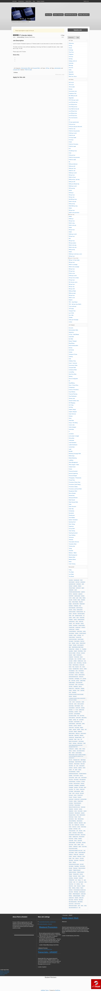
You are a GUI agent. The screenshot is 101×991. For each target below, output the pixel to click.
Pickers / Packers (3, 973)
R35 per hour (72, 210)
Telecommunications (81, 868)
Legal (70, 449)
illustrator (70, 696)
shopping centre (75, 836)
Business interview (80, 611)
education (70, 655)
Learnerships (72, 447)
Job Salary (71, 79)
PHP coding (81, 787)
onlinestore (70, 767)
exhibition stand (80, 660)
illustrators (74, 696)
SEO (79, 828)
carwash (70, 617)
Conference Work (73, 369)
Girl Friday (71, 405)
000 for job (71, 82)
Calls (73, 615)
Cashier (70, 352)
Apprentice (71, 332)
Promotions (71, 801)
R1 (69, 120)
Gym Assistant (80, 684)
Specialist (71, 72)
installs (83, 701)
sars (72, 824)
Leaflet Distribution (73, 444)
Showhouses (72, 515)
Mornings (71, 65)
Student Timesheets (58, 14)
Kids (78, 715)
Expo (85, 660)
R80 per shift (72, 288)
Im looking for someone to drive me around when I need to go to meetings (77, 699)
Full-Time (71, 56)
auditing (74, 597)
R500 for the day (72, 245)
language (70, 719)
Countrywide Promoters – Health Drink (47, 921)
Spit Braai (83, 842)
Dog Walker (84, 649)
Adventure (70, 586)
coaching (70, 625)
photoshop (76, 787)
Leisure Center (71, 727)
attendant (82, 595)
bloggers (70, 603)
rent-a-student (80, 811)
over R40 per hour (73, 111)
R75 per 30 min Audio (74, 277)
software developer (72, 842)
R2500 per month (73, 186)
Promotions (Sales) (73, 486)
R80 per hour (72, 284)
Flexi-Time (71, 52)
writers (82, 905)
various (70, 322)
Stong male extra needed (73, 848)
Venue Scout (71, 884)
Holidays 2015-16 (73, 61)
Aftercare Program (72, 587)
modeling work (71, 748)
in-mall (70, 701)
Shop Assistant (80, 832)
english (74, 655)
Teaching (74, 862)
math (83, 737)
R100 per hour (72, 124)
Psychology (71, 803)
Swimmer (77, 858)
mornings (74, 750)
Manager (75, 731)
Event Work (79, 658)
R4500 (70, 232)
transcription (76, 878)
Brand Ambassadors (73, 345)
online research (81, 765)
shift (77, 830)
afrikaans (79, 586)
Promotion (79, 797)
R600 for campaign (73, 264)
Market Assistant (72, 733)
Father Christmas (75, 664)
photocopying (71, 785)
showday (75, 838)
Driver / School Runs (73, 385)
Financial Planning (73, 394)
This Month (71, 576)
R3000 (70, 208)
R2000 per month (73, 173)
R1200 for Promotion (73, 144)
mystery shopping (78, 752)
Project (70, 793)
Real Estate (83, 807)
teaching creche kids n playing (74, 864)
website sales (83, 893)
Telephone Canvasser (76, 870)
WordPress (57, 990)
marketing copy (71, 737)
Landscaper (71, 440)
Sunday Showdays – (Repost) (45, 924)
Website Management (76, 893)
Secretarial (71, 513)
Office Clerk (83, 763)
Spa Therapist (78, 842)
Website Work (72, 557)
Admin (81, 580)
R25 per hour (72, 175)
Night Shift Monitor (78, 761)
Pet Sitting (70, 783)
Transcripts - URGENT (47, 952)
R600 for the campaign (74, 266)
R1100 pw (71, 139)
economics (83, 653)
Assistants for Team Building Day (45, 949)
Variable (70, 317)
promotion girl (71, 799)
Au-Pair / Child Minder (74, 334)
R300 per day (72, 203)
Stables (79, 844)
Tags (78, 37)
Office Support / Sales (74, 464)
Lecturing (75, 725)
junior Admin (71, 713)
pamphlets (70, 775)
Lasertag (74, 719)
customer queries (80, 639)
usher (74, 882)
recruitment (76, 809)
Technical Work (82, 866)
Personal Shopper (73, 475)
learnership (70, 725)
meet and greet (81, 741)
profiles (82, 791)
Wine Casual (71, 899)
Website (70, 893)
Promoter (70, 797)
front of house (71, 674)
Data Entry (82, 641)
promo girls (82, 793)
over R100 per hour (73, 102)
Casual (70, 47)
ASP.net (70, 593)
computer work (16, 69)
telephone (70, 870)
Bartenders (83, 599)
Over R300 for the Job (74, 109)
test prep (81, 874)
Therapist (70, 876)
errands (81, 656)
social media (80, 840)
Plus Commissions (73, 117)
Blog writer (81, 601)
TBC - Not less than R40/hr (75, 304)
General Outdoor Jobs (74, 400)
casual (77, 617)
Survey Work (72, 528)
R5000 (70, 251)
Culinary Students (72, 637)
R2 (69, 162)
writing (85, 905)
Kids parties (71, 438)
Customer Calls (78, 637)
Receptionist (71, 809)
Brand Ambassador (72, 607)
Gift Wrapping (72, 403)
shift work (80, 830)
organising (80, 767)
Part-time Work (71, 777)
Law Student (81, 719)
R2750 (70, 190)
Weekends (71, 74)
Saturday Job (77, 824)
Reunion (75, 816)
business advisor (79, 609)
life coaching (77, 727)
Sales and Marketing (72, 820)
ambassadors (71, 589)
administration (57, 68)
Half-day (71, 58)
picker (85, 787)
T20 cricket (81, 858)
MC (81, 739)
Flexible (85, 668)
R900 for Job (72, 297)
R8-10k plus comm (73, 282)
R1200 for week (72, 146)
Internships (71, 429)
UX (76, 882)
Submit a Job (86, 1)
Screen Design (83, 826)
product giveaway (77, 791)
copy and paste (71, 633)
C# (84, 611)
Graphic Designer (73, 411)
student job (71, 854)
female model (82, 664)
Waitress (77, 887)
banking (84, 597)
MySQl (73, 752)
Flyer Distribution (73, 396)
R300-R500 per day (73, 206)
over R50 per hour (73, 113)
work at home (71, 903)
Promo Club (48, 14)
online (77, 765)
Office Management (73, 462)
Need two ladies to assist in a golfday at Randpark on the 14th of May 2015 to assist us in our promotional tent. (77, 756)
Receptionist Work (73, 491)
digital (70, 647)
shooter (70, 832)
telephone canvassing (72, 872)
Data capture (71, 641)
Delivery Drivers (82, 643)
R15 (70, 148)
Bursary (70, 89)
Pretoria (77, 789)
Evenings (71, 50)
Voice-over (79, 885)
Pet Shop (83, 781)
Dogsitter (75, 651)
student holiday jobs (82, 852)
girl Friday (84, 678)
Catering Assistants (81, 619)
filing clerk (77, 666)
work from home (77, 903)
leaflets (83, 723)
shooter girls (75, 832)
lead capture (71, 721)
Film (80, 666)
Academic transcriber (4, 972)
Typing (70, 548)
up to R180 (71, 313)
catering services (71, 621)
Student (76, 852)
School (70, 826)
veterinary (78, 884)
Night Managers (71, 761)
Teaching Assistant (73, 533)
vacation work (81, 882)
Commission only (73, 91)
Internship (71, 63)
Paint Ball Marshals (72, 771)
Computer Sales (71, 627)
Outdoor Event (72, 466)
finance (83, 666)
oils (74, 765)
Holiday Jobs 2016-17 (84, 14)
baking (80, 597)
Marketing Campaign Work (75, 453)
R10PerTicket (71, 805)
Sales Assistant (72, 506)
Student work (81, 854)
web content (71, 891)
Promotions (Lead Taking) (74, 484)
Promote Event (80, 795)
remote (75, 811)
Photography (71, 787)
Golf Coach (73, 680)
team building (71, 866)
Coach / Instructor (73, 363)
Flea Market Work (76, 668)
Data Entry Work (72, 374)
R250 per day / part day (74, 179)
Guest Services (72, 414)
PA (73, 769)
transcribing (71, 878)
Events (84, 658)
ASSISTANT (71, 595)
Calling (70, 615)
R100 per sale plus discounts (75, 126)
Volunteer (71, 550)
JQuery (80, 711)
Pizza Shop (71, 789)
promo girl (77, 793)
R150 (70, 153)
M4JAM (70, 451)
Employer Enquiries (40, 1)
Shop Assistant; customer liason (74, 834)
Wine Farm (76, 899)
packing (79, 769)
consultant (77, 629)
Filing (73, 666)
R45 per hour (72, 229)
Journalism (71, 433)
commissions (75, 625)
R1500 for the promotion (74, 157)
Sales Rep (71, 508)
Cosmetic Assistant (82, 633)
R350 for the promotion (74, 212)
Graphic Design (72, 409)
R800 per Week (72, 291)
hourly (70, 692)
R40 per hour (72, 221)
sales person (71, 822)
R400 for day (72, 223)
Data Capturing (76, 641)
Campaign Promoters (78, 615)
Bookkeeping (76, 605)
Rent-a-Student (72, 493)
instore (75, 703)
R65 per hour (72, 269)
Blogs (34, 1)
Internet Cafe (78, 707)
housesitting (74, 692)
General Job (81, 676)
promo (73, 793)
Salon (85, 822)
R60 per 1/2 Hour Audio (74, 260)
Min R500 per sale (73, 95)
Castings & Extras (73, 354)
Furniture (76, 674)
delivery (77, 643)
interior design (71, 705)
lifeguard (81, 727)
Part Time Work (76, 775)
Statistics (70, 846)
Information (14, 1)
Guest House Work (79, 682)
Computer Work (36, 68)
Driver (85, 651)
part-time (81, 775)
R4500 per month (73, 234)
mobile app (74, 743)
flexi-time (81, 668)
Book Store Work (76, 603)
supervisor (74, 856)
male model (71, 731)
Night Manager (83, 759)
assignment (80, 593)
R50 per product (72, 243)
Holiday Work (77, 688)
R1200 (70, 142)
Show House (71, 838)
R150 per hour (72, 155)
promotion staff (76, 799)
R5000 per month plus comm (75, 254)
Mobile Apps (71, 455)
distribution (77, 649)
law (77, 719)
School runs (74, 826)
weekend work (71, 897)
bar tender (70, 599)
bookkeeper (71, 605)
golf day (77, 680)
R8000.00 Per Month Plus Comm (74, 807)
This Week (71, 572)
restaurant (82, 813)
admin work (77, 582)
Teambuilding (76, 866)
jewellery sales (81, 709)
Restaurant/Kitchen (73, 497)
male (85, 729)
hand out (80, 686)
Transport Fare (72, 311)
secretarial (70, 828)
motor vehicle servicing (80, 750)
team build (81, 864)
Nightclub (84, 761)
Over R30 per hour (73, 106)
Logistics (70, 729)
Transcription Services (74, 541)
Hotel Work (71, 420)
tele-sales (70, 868)
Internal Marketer (71, 707)
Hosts (70, 418)
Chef (70, 358)
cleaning (82, 623)
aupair (77, 597)
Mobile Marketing (73, 458)
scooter (78, 826)
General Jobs (72, 398)
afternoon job (78, 587)
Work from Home (73, 76)
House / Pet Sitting (73, 422)
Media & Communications (73, 741)
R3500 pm (71, 218)
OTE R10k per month (73, 100)
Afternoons (71, 43)
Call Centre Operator (81, 613)
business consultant (72, 611)
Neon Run (70, 759)
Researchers (72, 495)
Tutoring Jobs (72, 546)
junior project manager (74, 436)
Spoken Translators (73, 519)
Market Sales (71, 735)
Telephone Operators (80, 872)
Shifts (70, 69)
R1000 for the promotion (74, 131)
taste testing (76, 860)
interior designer (72, 427)
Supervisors (79, 856)
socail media (71, 840)
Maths (75, 739)
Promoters (75, 797)
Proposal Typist (80, 801)
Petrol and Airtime (77, 783)
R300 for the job (72, 201)
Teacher (70, 862)
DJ (69, 380)
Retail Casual (72, 500)
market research (83, 733)
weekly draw (81, 897)
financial (70, 668)
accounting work (76, 580)
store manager (71, 852)
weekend (82, 895)
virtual (75, 885)
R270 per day (72, 188)
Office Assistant (76, 763)
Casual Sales (82, 617)
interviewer (70, 709)
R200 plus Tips (72, 168)
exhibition (75, 660)
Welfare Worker (72, 559)
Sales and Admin (80, 818)
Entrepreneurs (21, 1)
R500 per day (72, 249)
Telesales (71, 539)
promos (75, 795)
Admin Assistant (71, 582)
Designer (70, 645)
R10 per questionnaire (74, 122)
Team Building (72, 535)
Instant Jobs (71, 425)
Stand (82, 844)
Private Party (72, 480)
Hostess (71, 416)
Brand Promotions (79, 607)
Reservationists (77, 813)
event (75, 658)
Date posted (71, 567)
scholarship (82, 824)
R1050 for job (72, 135)
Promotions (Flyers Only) (74, 482)
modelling (71, 460)
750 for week (72, 87)
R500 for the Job (72, 247)
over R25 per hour (73, 104)
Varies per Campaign (73, 319)
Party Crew (71, 779)
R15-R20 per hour (73, 150)
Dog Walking (71, 383)
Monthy (84, 748)
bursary (74, 609)
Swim (73, 858)
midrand (70, 743)
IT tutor (76, 709)
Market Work (76, 735)
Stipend (70, 300)
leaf (81, 721)
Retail (78, 815)
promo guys (71, 795)
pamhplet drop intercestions (73, 773)
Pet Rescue (78, 781)
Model (84, 743)
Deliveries (73, 643)
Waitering (73, 887)
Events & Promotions (74, 389)
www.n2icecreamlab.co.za (73, 907)
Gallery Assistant (81, 674)
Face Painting (79, 662)
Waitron (81, 887)
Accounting (71, 580)
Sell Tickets (75, 828)
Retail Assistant (82, 815)
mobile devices (79, 743)
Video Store (71, 885)
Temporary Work (76, 874)
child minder (78, 623)
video (82, 884)
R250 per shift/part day (74, 184)
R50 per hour (72, 240)
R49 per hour (72, 236)
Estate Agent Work (70, 918)
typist (85, 880)
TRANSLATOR (71, 880)
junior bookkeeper (77, 713)
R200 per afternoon (73, 164)
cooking (84, 631)
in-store (73, 701)
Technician (71, 537)
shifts (84, 830)
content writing (79, 631)
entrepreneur (71, 656)
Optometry (75, 767)
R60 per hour (72, 262)
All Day (47, 68)
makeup (82, 729)
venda (85, 882)
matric (78, 739)
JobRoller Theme (45, 990)
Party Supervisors (83, 779)
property (75, 801)
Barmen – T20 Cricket (4, 971)
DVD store (78, 653)
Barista (79, 599)
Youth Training (72, 564)
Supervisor (71, 526)
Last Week (71, 574)
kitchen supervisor (72, 717)
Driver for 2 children (72, 653)
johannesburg (71, 711)
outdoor (84, 767)
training (83, 876)
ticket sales (75, 876)
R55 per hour (72, 256)
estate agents (71, 658)
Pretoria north (82, 789)
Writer (70, 561)
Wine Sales (81, 899)
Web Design (76, 891)
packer (76, 769)
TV (82, 880)
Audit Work (71, 336)
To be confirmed (72, 306)
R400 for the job (72, 225)
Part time (71, 67)
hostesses (74, 690)
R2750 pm (71, 192)
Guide (76, 684)
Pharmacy (82, 783)
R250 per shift (72, 181)
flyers (76, 670)
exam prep (70, 660)
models (80, 748)
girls (69, 680)
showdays (80, 838)
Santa (70, 824)
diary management (80, 645)
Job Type (71, 40)
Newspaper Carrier (76, 759)
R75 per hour (72, 280)
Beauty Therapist (73, 341)
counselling (71, 372)
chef (73, 623)
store (84, 850)
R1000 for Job (72, 128)
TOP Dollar (71, 308)
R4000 (70, 227)
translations (81, 878)
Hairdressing (76, 686)
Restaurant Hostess (72, 815)
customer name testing (72, 639)
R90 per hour (72, 295)
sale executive (71, 818)
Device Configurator (73, 378)
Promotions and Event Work (75, 489)
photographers (82, 785)
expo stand (71, 662)
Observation (71, 763)
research (85, 811)
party (79, 777)
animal (75, 589)
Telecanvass (75, 868)
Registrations (71, 811)
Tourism (79, 876)
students (70, 856)
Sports (75, 844)
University (70, 882)
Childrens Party (72, 361)
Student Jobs (76, 854)
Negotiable (71, 98)
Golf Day (71, 407)
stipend (80, 846)
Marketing (81, 735)
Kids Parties (82, 715)
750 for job (71, 84)
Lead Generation (72, 442)
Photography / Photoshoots (75, 478)
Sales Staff (81, 822)
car (83, 615)
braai (80, 605)
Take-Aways (71, 860)
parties (76, 777)
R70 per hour (72, 271)
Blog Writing (71, 343)
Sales (70, 504)
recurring (80, 809)
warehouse (70, 889)
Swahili (70, 858)
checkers (70, 623)
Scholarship (71, 511)
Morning (70, 750)
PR (74, 789)
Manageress (80, 731)
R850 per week (72, 293)
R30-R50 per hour (73, 199)
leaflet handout (78, 723)
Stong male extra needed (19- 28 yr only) (75, 850)
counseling (70, 635)
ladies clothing (84, 717)
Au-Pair (70, 597)
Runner (79, 816)
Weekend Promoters (48, 927)
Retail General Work (73, 502)
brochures (70, 609)
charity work (81, 621)
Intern (82, 705)
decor (70, 643)
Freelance (71, 54)
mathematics (71, 739)
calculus (70, 613)
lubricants (74, 729)
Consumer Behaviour (72, 631)
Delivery (71, 376)
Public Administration (77, 803)
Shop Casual (83, 834)
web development (82, 891)
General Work (71, 678)
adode (83, 584)
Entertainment (79, 655)
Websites (70, 895)
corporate (76, 633)
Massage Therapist (78, 737)
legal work (79, 725)
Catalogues (71, 619)
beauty (70, 601)
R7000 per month (73, 275)
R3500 (70, 216)
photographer (76, 785)
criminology (79, 635)
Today (70, 570)
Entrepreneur (72, 387)
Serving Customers (72, 830)
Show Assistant (81, 836)
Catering (71, 356)
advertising (75, 586)
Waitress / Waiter (73, 553)
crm (82, 635)
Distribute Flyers (71, 649)
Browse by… (71, 37)
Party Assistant (83, 777)
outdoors (70, 769)
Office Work (71, 765)
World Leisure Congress (73, 905)
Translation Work (72, 544)
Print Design (71, 791)
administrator (78, 584)
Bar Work (71, 339)
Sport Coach (71, 844)
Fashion (70, 664)
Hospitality (82, 688)
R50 (70, 238)
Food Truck (77, 672)
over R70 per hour (73, 115)
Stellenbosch (75, 846)
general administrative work (73, 676)
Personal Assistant (73, 471)
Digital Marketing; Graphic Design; (77, 647)
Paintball (78, 771)
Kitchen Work (78, 717)
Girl (81, 678)
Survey (84, 856)
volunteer (83, 885)
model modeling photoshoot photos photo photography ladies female (75, 746)
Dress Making (80, 651)
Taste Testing (72, 530)
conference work (71, 629)
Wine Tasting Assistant (73, 901)
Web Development (73, 555)
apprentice (83, 591)
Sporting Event (72, 522)
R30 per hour (72, 195)
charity (77, 621)
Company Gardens (81, 625)
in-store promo (78, 701)
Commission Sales (73, 365)
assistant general (77, 595)
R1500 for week (28, 69)
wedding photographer (76, 895)
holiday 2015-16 (71, 688)
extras (75, 662)
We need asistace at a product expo (80, 889)
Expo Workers (72, 392)
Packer (70, 469)
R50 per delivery (77, 805)
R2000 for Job (72, 170)
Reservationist (71, 813)
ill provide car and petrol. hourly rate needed (76, 694)
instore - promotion (80, 703)
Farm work (84, 662)
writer (79, 905)
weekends (76, 897)
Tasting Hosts (81, 860)
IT (69, 431)
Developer (74, 645)
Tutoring (79, 880)
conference (83, 627)
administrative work (72, 584)
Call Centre (71, 350)
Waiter (70, 887)
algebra (83, 587)
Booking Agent (82, 603)
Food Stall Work (71, 672)
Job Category (72, 325)
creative (75, 635)
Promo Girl (2, 974)
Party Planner (76, 779)
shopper (70, 836)
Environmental (76, 656)
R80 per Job (71, 286)
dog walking (71, 651)
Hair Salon (70, 686)
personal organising (73, 473)
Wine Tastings (80, 901)
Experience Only (72, 93)
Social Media (72, 517)
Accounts (71, 328)
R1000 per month (73, 133)
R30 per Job (71, 197)
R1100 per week (72, 137)
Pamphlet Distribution (82, 773)
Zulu (79, 907)
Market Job (77, 733)
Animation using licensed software (74, 591)
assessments (75, 593)
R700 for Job (72, 273)
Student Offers (28, 1)
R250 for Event (72, 177)
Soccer (75, 840)
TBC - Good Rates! (73, 302)
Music (70, 752)
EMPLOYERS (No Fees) (70, 14)
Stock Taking (72, 524)
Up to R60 (71, 315)
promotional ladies (83, 799)
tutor (76, 880)
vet (74, 884)
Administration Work (25, 68)
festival (70, 666)
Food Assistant (81, 670)
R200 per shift (72, 166)
